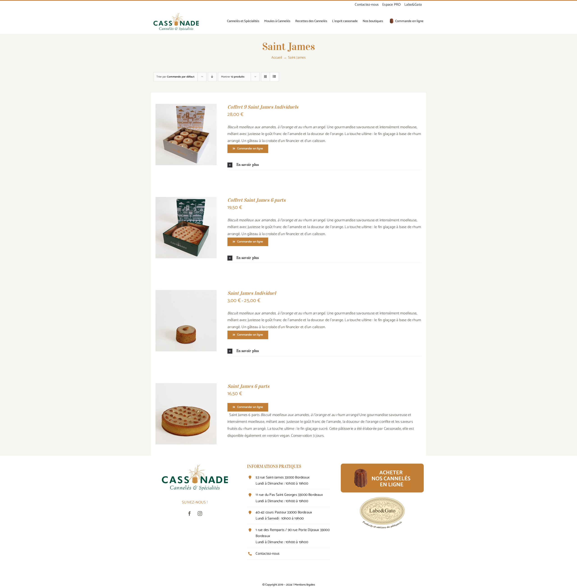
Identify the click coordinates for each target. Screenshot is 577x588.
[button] (324, 165)
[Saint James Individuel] (186, 293)
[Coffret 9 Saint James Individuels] (186, 107)
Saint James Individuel (251, 293)
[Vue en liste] (274, 76)
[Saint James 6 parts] (186, 386)
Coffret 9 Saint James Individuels (262, 107)
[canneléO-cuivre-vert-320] (176, 14)
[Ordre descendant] (212, 76)
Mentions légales (304, 584)
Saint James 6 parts (248, 386)
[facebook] (189, 514)
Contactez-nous (267, 554)
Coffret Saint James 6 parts (256, 200)
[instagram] (200, 514)
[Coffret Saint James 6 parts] (186, 200)
